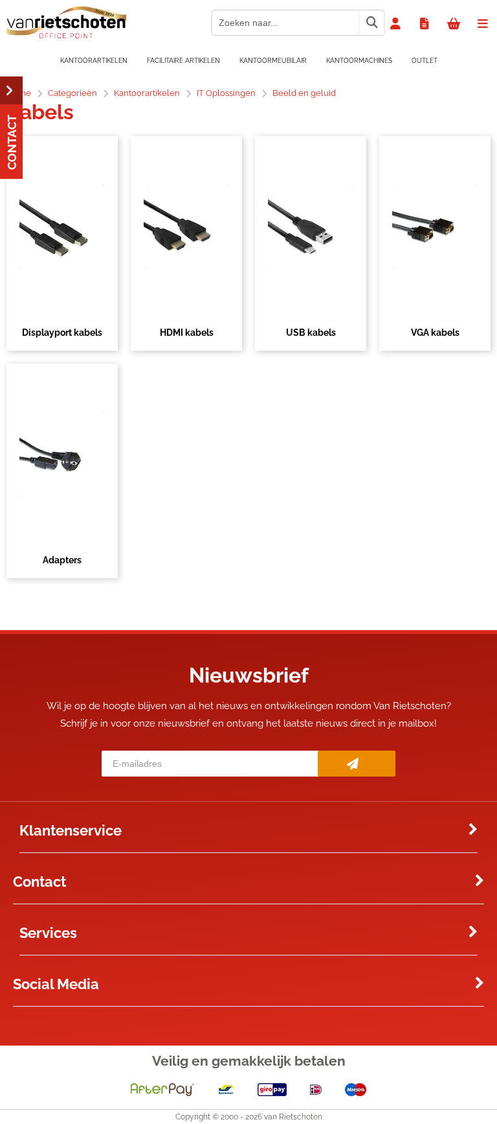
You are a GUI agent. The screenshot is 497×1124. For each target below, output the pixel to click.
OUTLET (424, 60)
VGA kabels (435, 332)
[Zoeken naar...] (371, 23)
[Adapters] (62, 454)
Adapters (62, 560)
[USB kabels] (310, 227)
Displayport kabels (62, 332)
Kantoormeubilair (273, 60)
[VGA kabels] (435, 227)
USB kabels (311, 332)
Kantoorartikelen (93, 60)
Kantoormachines (359, 60)
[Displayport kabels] (62, 227)
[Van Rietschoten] (66, 35)
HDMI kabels (187, 332)
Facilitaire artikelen (183, 60)
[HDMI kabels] (186, 227)
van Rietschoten (293, 1116)
